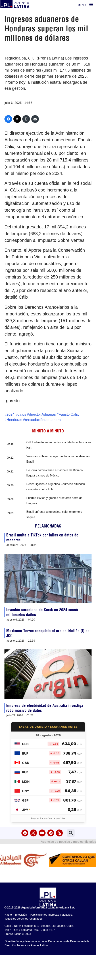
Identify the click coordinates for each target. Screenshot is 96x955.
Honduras (14, 420)
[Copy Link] (26, 119)
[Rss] (59, 833)
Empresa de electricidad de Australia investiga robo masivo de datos (44, 708)
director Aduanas (42, 414)
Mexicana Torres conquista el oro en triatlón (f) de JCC (48, 633)
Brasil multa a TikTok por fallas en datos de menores (42, 537)
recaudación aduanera (43, 420)
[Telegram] (50, 833)
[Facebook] (8, 119)
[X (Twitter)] (17, 119)
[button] (71, 833)
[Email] (35, 119)
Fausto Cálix (69, 414)
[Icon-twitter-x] (33, 833)
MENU (82, 5)
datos (21, 414)
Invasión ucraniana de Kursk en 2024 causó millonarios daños (42, 612)
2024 (10, 414)
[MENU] (91, 4)
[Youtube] (42, 833)
